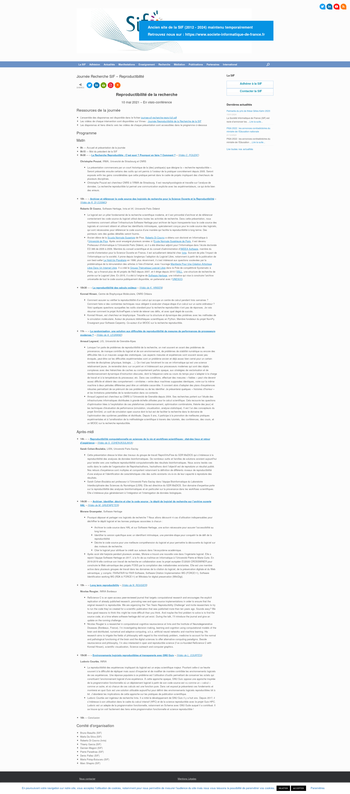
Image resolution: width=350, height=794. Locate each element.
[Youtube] (336, 6)
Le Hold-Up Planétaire (115, 260)
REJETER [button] (283, 788)
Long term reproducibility (104, 585)
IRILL (179, 271)
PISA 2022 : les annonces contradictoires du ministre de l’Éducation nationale (248, 130)
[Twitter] (322, 6)
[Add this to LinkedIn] (97, 85)
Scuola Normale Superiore (121, 237)
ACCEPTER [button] (298, 788)
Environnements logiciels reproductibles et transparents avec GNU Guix (133, 655)
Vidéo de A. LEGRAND (109, 335)
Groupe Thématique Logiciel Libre (148, 267)
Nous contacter (87, 778)
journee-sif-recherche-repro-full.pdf (159, 117)
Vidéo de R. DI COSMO (93, 202)
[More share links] (117, 85)
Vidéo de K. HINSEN (151, 287)
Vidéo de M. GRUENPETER (103, 505)
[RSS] (343, 6)
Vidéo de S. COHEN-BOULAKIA (115, 442)
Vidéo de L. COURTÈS (189, 655)
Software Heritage (157, 275)
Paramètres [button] (318, 788)
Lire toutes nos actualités (240, 149)
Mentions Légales (187, 778)
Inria (184, 252)
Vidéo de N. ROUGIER (134, 585)
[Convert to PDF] (111, 85)
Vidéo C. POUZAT (188, 155)
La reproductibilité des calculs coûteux (115, 287)
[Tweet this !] (89, 85)
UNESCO (177, 279)
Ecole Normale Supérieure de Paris (172, 241)
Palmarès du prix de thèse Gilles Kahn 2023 (248, 110)
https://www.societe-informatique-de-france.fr (225, 34)
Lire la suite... (256, 121)
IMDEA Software (189, 249)
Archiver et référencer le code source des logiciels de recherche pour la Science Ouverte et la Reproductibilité (152, 198)
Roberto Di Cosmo (155, 237)
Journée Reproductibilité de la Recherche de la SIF (174, 121)
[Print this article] (103, 85)
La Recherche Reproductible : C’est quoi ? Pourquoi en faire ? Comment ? (133, 155)
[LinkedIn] (329, 6)
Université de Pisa (98, 241)
